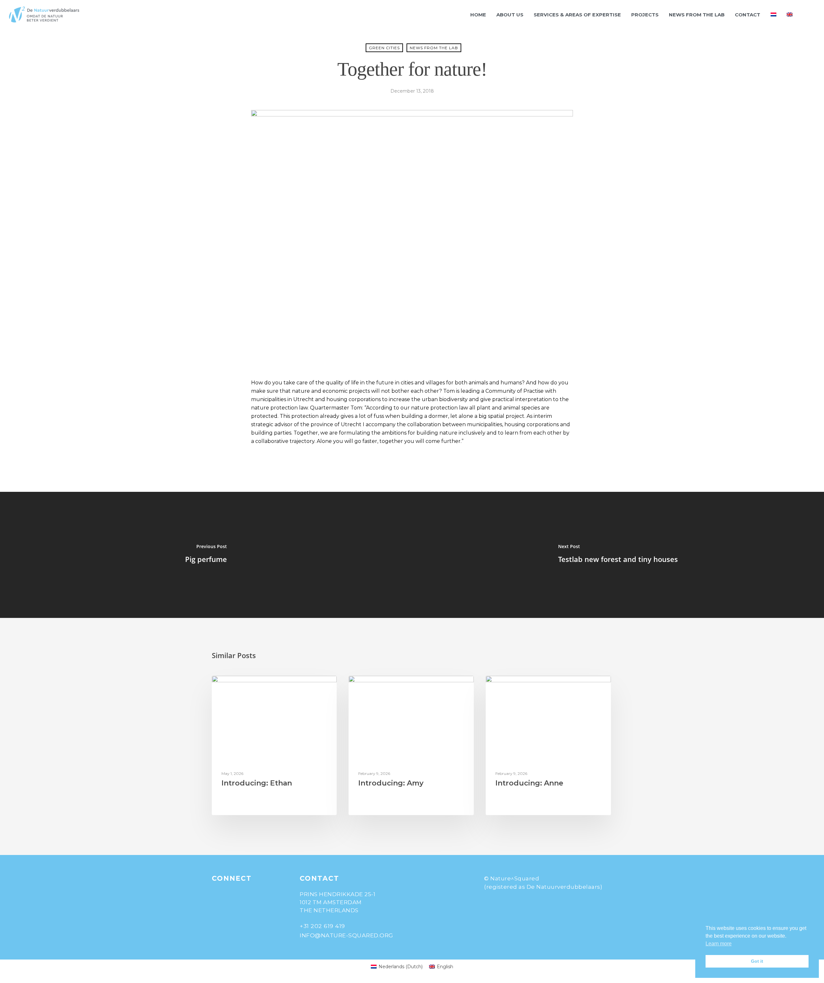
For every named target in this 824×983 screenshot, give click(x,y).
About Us (509, 15)
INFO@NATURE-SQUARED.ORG (346, 935)
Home (478, 15)
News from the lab (697, 15)
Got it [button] (757, 961)
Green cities (384, 47)
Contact (747, 15)
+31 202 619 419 (322, 926)
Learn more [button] (719, 943)
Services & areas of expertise (577, 15)
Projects (645, 15)
